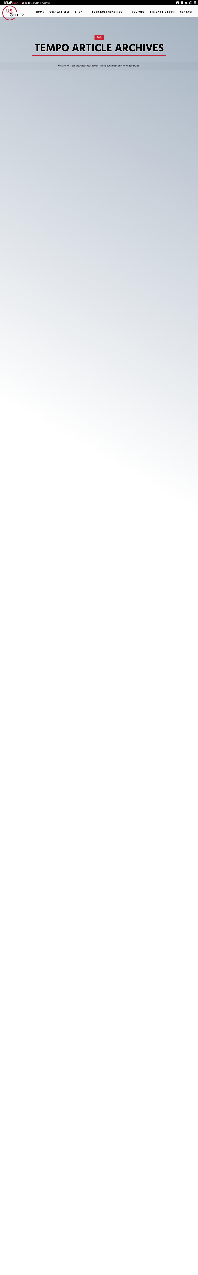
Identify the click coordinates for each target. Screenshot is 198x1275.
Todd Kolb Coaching (107, 12)
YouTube (138, 12)
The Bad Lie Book (162, 12)
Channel (46, 3)
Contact (186, 12)
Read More (18, 259)
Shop (78, 12)
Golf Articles (59, 12)
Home (40, 12)
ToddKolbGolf (31, 3)
